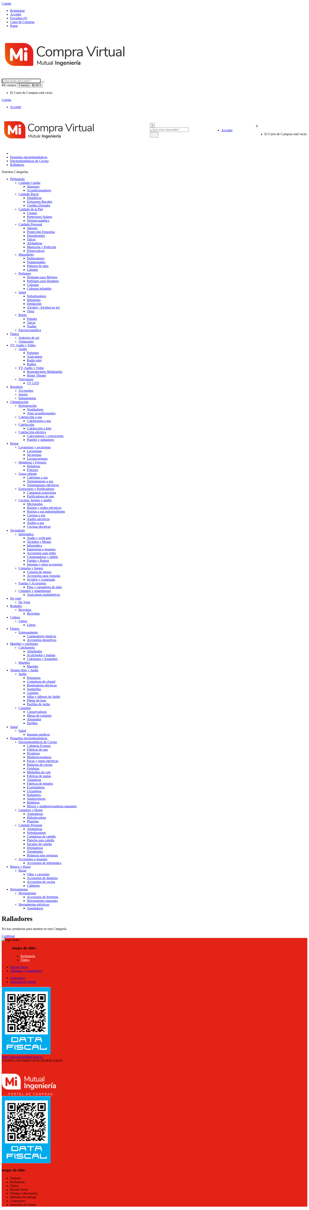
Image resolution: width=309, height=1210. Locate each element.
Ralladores (17, 164)
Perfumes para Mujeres (42, 277)
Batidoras (33, 802)
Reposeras (34, 678)
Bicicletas (24, 610)
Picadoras (33, 753)
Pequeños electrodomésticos (28, 157)
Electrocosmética (29, 330)
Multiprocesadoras (39, 757)
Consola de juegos (39, 572)
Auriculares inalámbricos (43, 594)
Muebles (24, 662)
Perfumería (17, 179)
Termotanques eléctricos (43, 485)
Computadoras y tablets (42, 557)
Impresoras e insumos (41, 549)
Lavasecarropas (37, 458)
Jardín (22, 674)
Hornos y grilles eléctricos (44, 507)
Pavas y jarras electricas (42, 761)
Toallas (31, 326)
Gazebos (32, 693)
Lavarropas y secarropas (34, 447)
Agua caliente (27, 473)
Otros (30, 311)
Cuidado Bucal (28, 194)
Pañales (32, 319)
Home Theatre (36, 375)
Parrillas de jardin (38, 704)
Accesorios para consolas (43, 576)
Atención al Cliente (23, 981)
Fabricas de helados (40, 783)
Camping (24, 708)
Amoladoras (35, 908)
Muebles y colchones (24, 644)
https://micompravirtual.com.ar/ (22, 1057)
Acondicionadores (39, 190)
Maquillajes (26, 254)
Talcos (31, 239)
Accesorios (25, 390)
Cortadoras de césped (41, 681)
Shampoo (33, 186)
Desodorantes (36, 235)
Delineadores (35, 258)
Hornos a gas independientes (46, 511)
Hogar (14, 443)
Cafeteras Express (39, 746)
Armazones (26, 341)
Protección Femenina (41, 232)
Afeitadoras (34, 243)
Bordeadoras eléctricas (42, 685)
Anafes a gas (35, 523)
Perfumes (24, 273)
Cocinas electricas (39, 526)
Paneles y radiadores (40, 439)
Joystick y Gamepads (41, 579)
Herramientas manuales (42, 900)
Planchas (33, 821)
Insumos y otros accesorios (44, 564)
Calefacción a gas (30, 417)
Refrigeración (27, 405)
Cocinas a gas (36, 515)
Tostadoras (34, 780)
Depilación (34, 303)
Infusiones (34, 300)
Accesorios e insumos (32, 859)
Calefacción (26, 424)
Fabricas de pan (37, 749)
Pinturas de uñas (38, 266)
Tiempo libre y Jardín (24, 670)
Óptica (14, 334)
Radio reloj (34, 360)
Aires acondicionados (41, 413)
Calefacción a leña (39, 428)
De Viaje (24, 602)
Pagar (14, 26)
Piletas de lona (36, 700)
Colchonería (26, 647)
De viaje (15, 598)
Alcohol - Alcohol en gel (43, 307)
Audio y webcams (39, 538)
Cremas (32, 213)
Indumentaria (27, 398)
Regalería (16, 387)
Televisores (25, 379)
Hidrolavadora (36, 817)
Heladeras (33, 466)
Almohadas (34, 651)
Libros (22, 621)
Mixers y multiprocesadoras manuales (52, 806)
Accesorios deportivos (41, 640)
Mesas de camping (39, 715)
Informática (26, 534)
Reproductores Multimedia (44, 371)
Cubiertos (33, 885)
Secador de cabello (39, 844)
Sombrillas (34, 689)
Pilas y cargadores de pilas (44, 587)
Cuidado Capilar (29, 183)
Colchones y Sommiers (42, 659)
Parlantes (33, 353)
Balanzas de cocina (39, 764)
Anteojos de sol (28, 337)
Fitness (14, 628)
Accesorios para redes (41, 553)
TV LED (33, 383)
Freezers (32, 470)
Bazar (22, 870)
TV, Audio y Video (23, 345)
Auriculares (34, 356)
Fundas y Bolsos (38, 560)
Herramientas (19, 889)
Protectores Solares (39, 217)
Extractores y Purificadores (36, 489)
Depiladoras (35, 848)
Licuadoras (34, 791)
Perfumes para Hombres (43, 281)
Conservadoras (37, 712)
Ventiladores (35, 409)
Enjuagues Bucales (39, 201)
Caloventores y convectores (45, 436)
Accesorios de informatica (44, 863)
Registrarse (17, 10)
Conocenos (17, 978)
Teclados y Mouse (39, 541)
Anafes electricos (38, 519)
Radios (31, 364)
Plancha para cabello (40, 840)
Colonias (33, 285)
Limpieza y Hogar (30, 810)
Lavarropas (34, 451)
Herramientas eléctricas (33, 904)
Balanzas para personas (42, 855)
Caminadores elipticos (41, 636)
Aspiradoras (35, 814)
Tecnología (17, 530)
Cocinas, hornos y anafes (35, 500)
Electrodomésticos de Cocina (29, 161)
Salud (22, 292)
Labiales (32, 269)
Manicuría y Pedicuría (41, 247)
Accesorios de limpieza (42, 878)
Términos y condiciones (26, 971)
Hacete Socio (19, 967)
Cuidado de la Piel (30, 209)
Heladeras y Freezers (32, 462)
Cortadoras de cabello (41, 836)
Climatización (19, 402)
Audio (22, 349)
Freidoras (33, 768)
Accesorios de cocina (41, 882)
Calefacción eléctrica (32, 432)
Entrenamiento (28, 632)
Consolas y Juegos (30, 568)
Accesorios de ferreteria (42, 897)
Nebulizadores (36, 296)
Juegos (23, 394)
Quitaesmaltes (36, 262)
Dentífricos (34, 198)
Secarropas (34, 455)
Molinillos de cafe (39, 772)
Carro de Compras (22, 22)
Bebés (22, 315)
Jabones (32, 228)
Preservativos (36, 251)
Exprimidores (36, 787)
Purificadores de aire (40, 496)
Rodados (16, 606)
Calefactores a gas (39, 421)
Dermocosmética (38, 220)
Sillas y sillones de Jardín (43, 696)
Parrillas (32, 723)
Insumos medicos (38, 734)
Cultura (15, 617)
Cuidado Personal (30, 224)
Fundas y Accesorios (32, 583)
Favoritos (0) (18, 18)
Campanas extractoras (41, 492)
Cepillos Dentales (38, 205)
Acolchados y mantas (41, 655)
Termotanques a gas (40, 481)
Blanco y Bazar (20, 866)
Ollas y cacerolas (38, 874)
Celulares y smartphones (34, 591)
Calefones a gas (37, 477)
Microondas (35, 504)
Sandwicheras (36, 798)
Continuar (8, 936)
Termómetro (35, 851)
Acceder (15, 14)
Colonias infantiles (39, 288)
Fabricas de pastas (39, 776)
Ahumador (34, 719)
